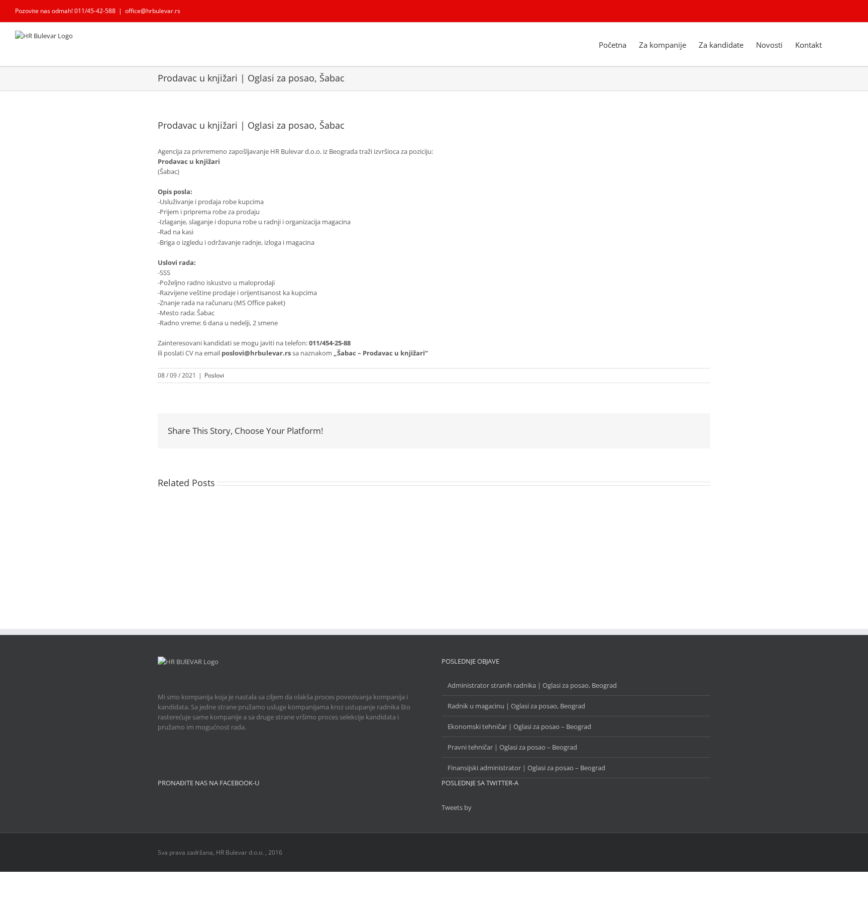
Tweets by (457, 807)
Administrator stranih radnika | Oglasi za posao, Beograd (532, 685)
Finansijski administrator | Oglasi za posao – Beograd (526, 767)
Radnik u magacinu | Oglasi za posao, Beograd (516, 705)
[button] (837, 44)
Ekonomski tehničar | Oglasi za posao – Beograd (519, 726)
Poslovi (214, 375)
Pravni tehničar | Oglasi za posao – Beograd (512, 747)
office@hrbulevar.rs (152, 11)
